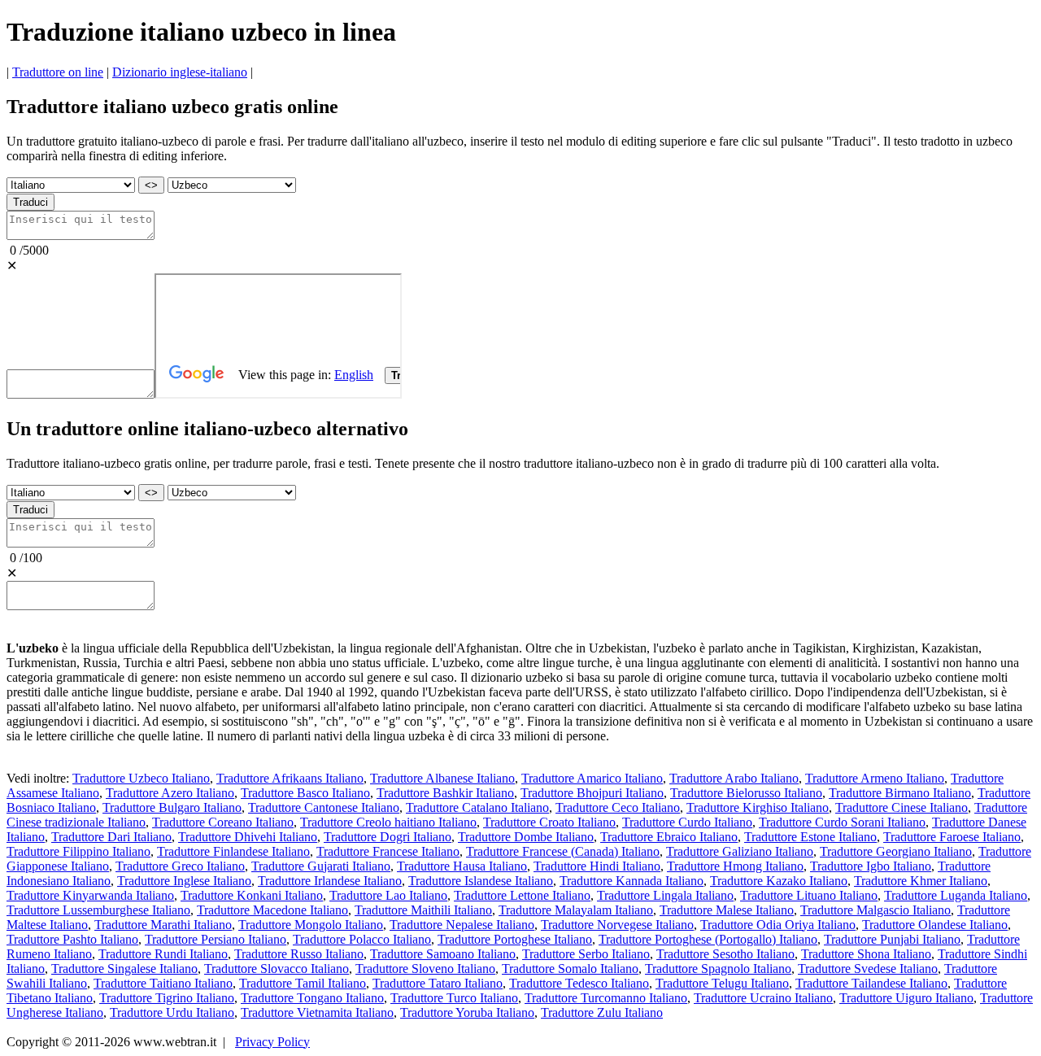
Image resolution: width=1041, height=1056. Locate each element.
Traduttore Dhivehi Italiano (247, 837)
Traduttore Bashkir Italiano (445, 793)
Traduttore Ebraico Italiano (669, 837)
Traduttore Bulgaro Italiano (172, 807)
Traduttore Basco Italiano (305, 793)
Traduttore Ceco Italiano (617, 807)
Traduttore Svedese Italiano (868, 968)
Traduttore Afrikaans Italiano (290, 778)
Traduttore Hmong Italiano (735, 866)
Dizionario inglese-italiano (179, 72)
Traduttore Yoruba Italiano (467, 1012)
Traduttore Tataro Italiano (437, 983)
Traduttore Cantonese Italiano (323, 807)
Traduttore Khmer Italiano (920, 881)
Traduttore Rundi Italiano (163, 954)
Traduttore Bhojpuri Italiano (592, 793)
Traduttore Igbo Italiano (870, 866)
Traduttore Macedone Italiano (272, 910)
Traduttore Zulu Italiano (602, 1012)
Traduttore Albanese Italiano (442, 778)
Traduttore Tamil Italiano (302, 983)
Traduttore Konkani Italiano (252, 895)
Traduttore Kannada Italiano (631, 881)
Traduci (30, 202)
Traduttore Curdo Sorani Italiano (842, 822)
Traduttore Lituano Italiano (809, 895)
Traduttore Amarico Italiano (592, 778)
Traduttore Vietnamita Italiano (317, 1012)
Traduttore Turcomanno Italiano (606, 998)
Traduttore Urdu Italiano (172, 1012)
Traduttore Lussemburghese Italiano (98, 910)
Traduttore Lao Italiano (388, 895)
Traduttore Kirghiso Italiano (757, 807)
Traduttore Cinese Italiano (901, 807)
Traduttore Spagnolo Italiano (718, 968)
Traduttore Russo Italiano (299, 954)
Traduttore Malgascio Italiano (875, 910)
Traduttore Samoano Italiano (443, 954)
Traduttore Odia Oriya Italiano (778, 925)
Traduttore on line (57, 72)
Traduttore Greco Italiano (180, 866)
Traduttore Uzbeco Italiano (141, 778)
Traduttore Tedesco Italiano (579, 983)
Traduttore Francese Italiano (388, 851)
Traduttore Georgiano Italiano (896, 851)
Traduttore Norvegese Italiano (617, 925)
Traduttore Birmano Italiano (900, 793)
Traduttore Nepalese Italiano (462, 925)
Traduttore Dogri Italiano (387, 837)
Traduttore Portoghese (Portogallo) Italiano (708, 939)
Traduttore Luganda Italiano (955, 895)
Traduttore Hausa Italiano (462, 866)
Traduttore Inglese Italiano (184, 881)
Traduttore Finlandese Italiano (233, 851)
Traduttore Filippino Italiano (78, 851)
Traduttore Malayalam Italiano (576, 910)
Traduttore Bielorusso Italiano (746, 793)
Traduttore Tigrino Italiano (166, 998)
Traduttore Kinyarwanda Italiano (90, 895)
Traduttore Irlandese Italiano (330, 881)
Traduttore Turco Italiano (454, 998)
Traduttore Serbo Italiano (586, 954)
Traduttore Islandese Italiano (480, 881)
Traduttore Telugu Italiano (722, 983)
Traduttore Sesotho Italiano (725, 954)
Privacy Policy (272, 1042)
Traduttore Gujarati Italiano (320, 866)
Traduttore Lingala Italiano (665, 895)
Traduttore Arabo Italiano (734, 778)
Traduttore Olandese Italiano (935, 925)
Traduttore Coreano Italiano (223, 822)
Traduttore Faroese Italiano (952, 837)
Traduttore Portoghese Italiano (515, 939)
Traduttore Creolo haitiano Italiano (388, 822)
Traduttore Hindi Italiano (597, 866)
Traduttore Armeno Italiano (874, 778)
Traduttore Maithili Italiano (423, 910)
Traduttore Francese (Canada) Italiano (563, 851)
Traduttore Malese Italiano (727, 910)
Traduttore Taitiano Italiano (163, 983)
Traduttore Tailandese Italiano (871, 983)
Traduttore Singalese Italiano (124, 968)
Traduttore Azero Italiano (170, 793)
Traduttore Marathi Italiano (163, 925)
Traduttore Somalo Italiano (570, 968)
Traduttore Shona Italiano (866, 954)
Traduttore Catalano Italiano (477, 807)
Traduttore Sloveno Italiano (425, 968)
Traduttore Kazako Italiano (778, 881)
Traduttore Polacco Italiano (362, 939)
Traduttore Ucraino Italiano (763, 998)
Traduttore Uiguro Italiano (906, 998)
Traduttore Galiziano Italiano (739, 851)
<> (151, 185)
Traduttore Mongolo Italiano (310, 925)
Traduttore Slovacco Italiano (276, 968)
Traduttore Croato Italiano (549, 822)
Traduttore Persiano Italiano (215, 939)
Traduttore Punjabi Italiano (892, 939)
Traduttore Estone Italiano (810, 837)
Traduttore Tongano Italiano (312, 998)
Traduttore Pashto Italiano (72, 939)
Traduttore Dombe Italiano (526, 837)
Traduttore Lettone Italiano (522, 895)
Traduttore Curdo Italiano (687, 822)
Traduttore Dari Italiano (111, 837)
